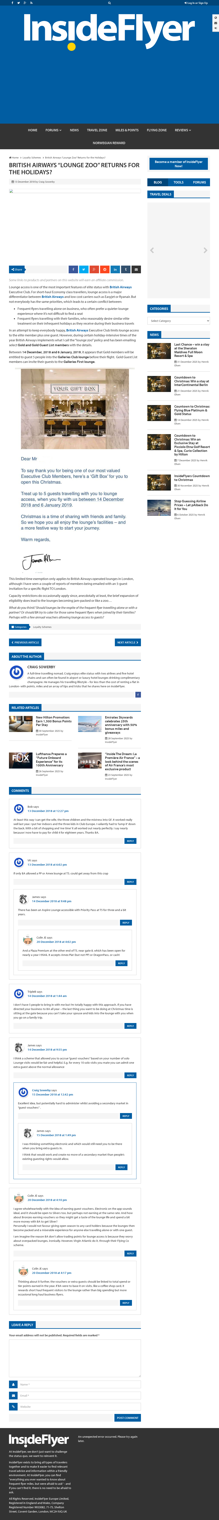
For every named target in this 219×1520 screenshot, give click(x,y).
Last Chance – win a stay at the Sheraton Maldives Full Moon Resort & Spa (191, 350)
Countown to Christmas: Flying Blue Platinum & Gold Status (192, 410)
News (154, 335)
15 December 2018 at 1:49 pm (56, 1135)
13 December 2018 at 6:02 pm (47, 864)
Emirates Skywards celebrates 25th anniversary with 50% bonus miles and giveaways (121, 724)
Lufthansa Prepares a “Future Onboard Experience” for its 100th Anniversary (51, 759)
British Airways (121, 287)
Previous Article (26, 642)
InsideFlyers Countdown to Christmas (192, 478)
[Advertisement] (109, 91)
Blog (158, 182)
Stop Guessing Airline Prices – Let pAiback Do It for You (191, 505)
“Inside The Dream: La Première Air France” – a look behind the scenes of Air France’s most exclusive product (122, 761)
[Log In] (216, 28)
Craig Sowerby (41, 666)
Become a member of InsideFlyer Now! (179, 164)
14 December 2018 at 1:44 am (47, 996)
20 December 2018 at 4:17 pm (51, 1273)
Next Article (126, 642)
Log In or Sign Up (197, 2)
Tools (178, 182)
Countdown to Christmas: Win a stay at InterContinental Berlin (191, 381)
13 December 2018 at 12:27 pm (48, 811)
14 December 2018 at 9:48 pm (51, 901)
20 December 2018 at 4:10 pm (47, 1200)
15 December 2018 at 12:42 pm (52, 1094)
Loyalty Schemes (42, 626)
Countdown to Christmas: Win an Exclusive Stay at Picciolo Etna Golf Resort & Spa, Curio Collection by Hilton (192, 444)
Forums (199, 182)
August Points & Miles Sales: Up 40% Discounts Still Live (173, 282)
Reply (130, 841)
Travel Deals (160, 194)
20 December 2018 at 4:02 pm (56, 942)
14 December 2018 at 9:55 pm (47, 1049)
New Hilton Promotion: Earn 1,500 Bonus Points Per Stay (54, 721)
